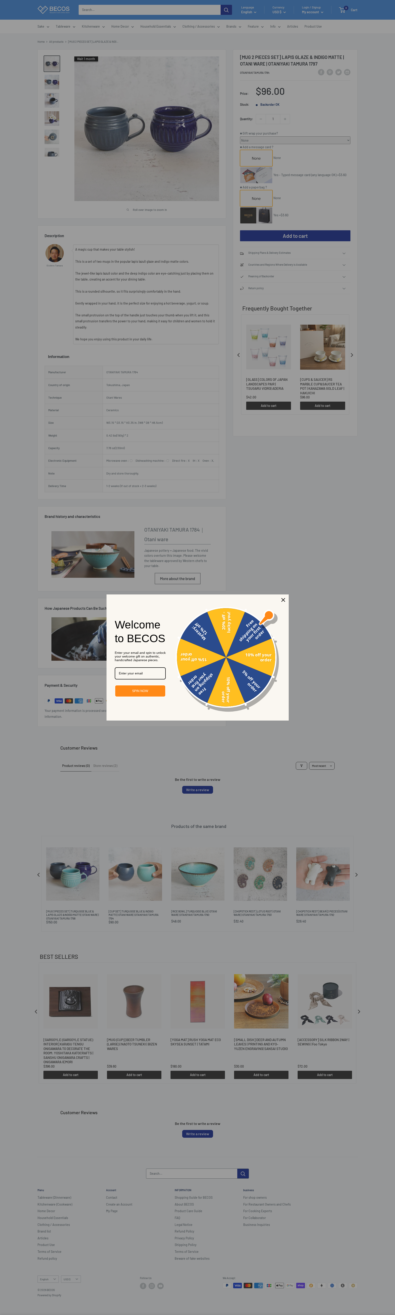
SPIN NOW (140, 691)
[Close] (283, 599)
